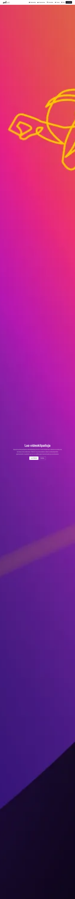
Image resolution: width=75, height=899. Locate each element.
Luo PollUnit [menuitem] (68, 2)
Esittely (42, 458)
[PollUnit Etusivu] (8, 2)
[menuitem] (32, 2)
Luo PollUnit (34, 458)
